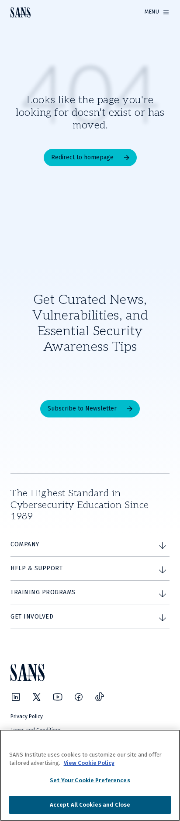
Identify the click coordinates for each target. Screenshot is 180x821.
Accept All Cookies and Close (90, 804)
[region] (90, 775)
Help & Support (36, 568)
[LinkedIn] (15, 697)
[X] (36, 697)
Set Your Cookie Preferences (90, 780)
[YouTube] (57, 697)
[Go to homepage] (20, 12)
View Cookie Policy (89, 763)
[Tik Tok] (99, 697)
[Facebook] (78, 697)
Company (24, 544)
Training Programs (43, 592)
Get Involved (31, 616)
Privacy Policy (26, 716)
